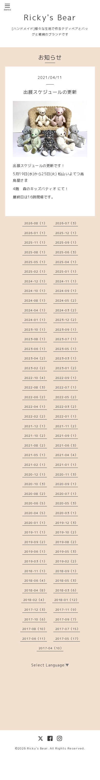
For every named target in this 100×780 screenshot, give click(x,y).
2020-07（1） (66, 493)
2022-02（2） (35, 416)
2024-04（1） (35, 310)
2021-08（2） (35, 445)
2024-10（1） (35, 291)
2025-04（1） (66, 262)
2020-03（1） (66, 513)
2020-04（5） (35, 513)
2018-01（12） (66, 600)
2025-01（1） (66, 271)
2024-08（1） (35, 300)
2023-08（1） (35, 339)
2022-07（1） (66, 387)
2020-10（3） (35, 484)
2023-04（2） (35, 358)
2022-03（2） (66, 406)
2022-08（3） (35, 387)
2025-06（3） (66, 252)
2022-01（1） (66, 416)
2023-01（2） (66, 368)
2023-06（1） (35, 349)
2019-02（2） (66, 561)
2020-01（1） (35, 523)
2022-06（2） (35, 397)
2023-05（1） (66, 349)
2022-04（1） (35, 406)
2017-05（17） (67, 638)
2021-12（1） (35, 426)
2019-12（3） (66, 523)
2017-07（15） (67, 629)
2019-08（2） (66, 542)
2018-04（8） (35, 590)
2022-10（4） (35, 378)
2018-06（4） (35, 580)
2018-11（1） (35, 571)
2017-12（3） (35, 609)
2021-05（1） (35, 455)
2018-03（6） (66, 590)
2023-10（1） (35, 329)
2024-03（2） (66, 310)
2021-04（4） (66, 455)
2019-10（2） (66, 532)
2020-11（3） (66, 474)
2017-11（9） (66, 609)
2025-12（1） (66, 233)
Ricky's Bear (50, 17)
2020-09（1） (66, 484)
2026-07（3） (66, 223)
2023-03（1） (66, 358)
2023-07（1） (66, 339)
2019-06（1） (35, 551)
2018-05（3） (66, 580)
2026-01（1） (35, 233)
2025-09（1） (66, 242)
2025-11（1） (35, 242)
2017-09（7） (66, 619)
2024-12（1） (35, 281)
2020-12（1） (35, 474)
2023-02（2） (35, 368)
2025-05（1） (35, 262)
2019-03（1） (35, 561)
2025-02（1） (35, 271)
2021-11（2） (66, 426)
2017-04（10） (51, 648)
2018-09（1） (66, 571)
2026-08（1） (35, 223)
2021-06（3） (66, 445)
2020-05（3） (66, 503)
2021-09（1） (66, 435)
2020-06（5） (35, 503)
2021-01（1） (66, 464)
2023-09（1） (66, 329)
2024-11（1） (66, 281)
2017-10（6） (35, 619)
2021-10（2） (35, 435)
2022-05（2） (66, 397)
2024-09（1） (66, 291)
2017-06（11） (34, 638)
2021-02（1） (35, 464)
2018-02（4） (34, 600)
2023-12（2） (66, 320)
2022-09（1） (66, 378)
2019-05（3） (66, 551)
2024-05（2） (66, 300)
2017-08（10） (34, 629)
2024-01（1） (35, 320)
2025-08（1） (35, 252)
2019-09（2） (35, 542)
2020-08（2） (35, 493)
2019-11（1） (35, 532)
